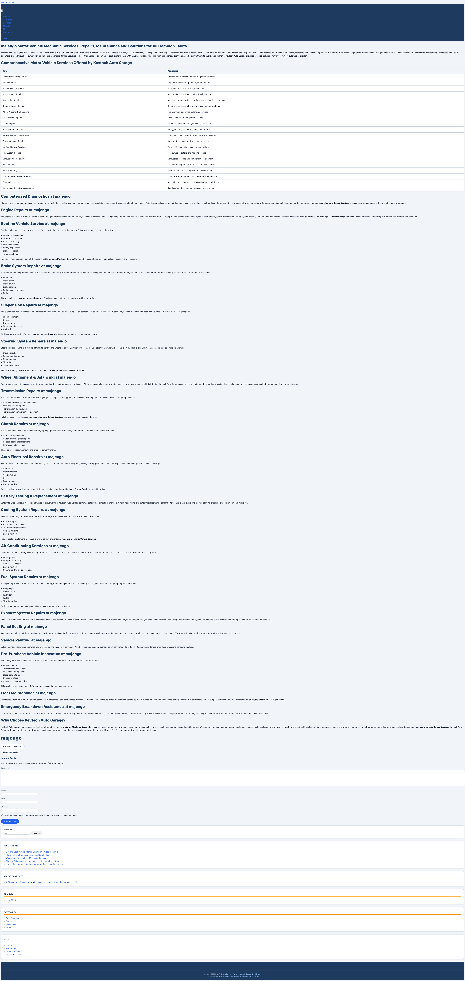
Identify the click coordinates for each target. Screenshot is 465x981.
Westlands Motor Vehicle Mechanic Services (26, 858)
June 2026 (11, 900)
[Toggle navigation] (2, 9)
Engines (9, 921)
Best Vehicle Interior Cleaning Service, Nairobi (231, 976)
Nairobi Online (254, 976)
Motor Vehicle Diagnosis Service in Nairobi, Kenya (29, 855)
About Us (7, 19)
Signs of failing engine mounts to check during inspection (32, 861)
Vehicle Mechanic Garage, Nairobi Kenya (247, 974)
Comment (5, 768)
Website (4, 807)
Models (6, 26)
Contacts (7, 32)
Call (5, 38)
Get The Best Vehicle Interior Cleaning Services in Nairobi (32, 852)
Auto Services (12, 918)
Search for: (8, 829)
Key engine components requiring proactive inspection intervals (35, 864)
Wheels (9, 927)
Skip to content (8, 2)
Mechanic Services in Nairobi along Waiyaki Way (56, 882)
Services (7, 23)
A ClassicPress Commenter (18, 882)
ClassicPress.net (13, 954)
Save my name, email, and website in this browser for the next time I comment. (40, 815)
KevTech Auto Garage (223, 974)
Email (4, 799)
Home (6, 16)
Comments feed (13, 951)
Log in (9, 945)
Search (37, 833)
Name (4, 790)
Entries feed (11, 948)
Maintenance (12, 924)
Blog (5, 29)
